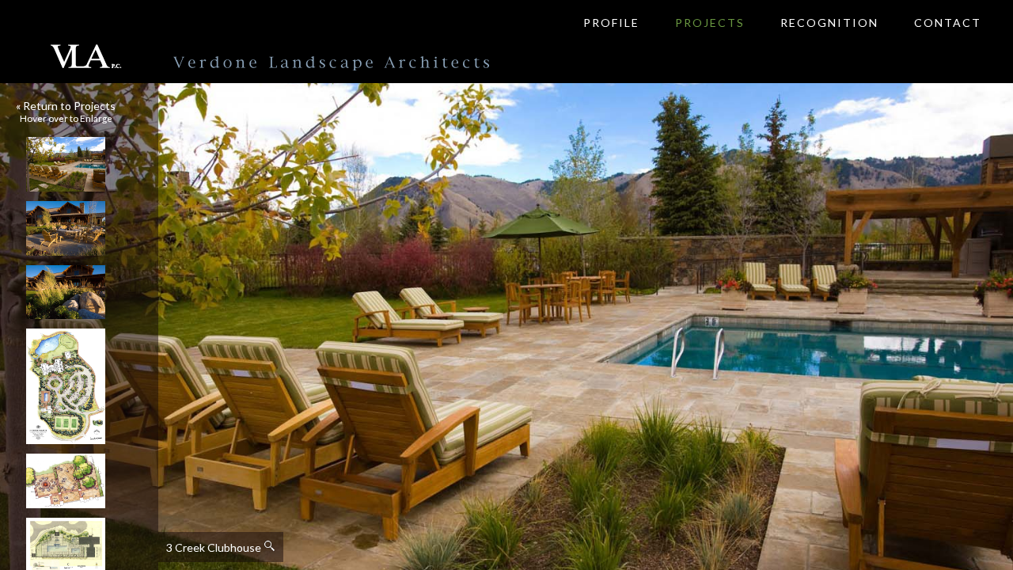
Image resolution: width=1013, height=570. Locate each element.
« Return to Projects (66, 105)
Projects (710, 22)
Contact (947, 22)
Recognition (829, 22)
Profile (611, 22)
